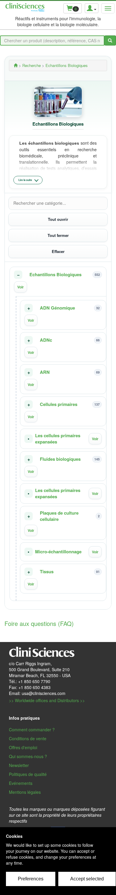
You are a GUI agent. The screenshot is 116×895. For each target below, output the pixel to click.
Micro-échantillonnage (58, 552)
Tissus (47, 571)
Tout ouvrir (58, 219)
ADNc (46, 340)
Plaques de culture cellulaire (59, 516)
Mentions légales (25, 792)
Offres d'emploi (23, 747)
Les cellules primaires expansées (57, 438)
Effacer (58, 251)
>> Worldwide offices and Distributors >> (47, 700)
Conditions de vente (27, 738)
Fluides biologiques (60, 459)
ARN (45, 372)
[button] (58, 281)
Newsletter (19, 765)
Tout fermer (58, 235)
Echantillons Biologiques (55, 274)
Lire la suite (25, 180)
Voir (20, 287)
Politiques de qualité (28, 774)
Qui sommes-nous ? (28, 756)
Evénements (20, 783)
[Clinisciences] (16, 65)
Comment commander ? (32, 729)
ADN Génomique (57, 308)
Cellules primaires (58, 404)
